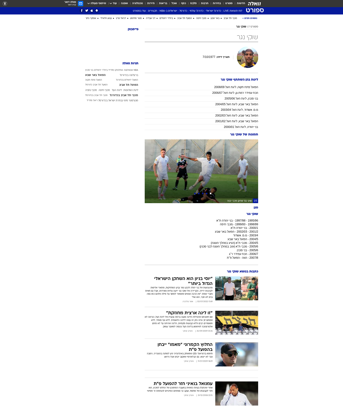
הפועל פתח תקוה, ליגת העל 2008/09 (236, 87)
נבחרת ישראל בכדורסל (110, 101)
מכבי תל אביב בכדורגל (124, 95)
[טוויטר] (86, 10)
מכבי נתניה (91, 90)
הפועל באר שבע (95, 75)
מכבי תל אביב (230, 18)
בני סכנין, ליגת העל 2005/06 (241, 98)
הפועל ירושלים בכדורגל (127, 80)
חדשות (241, 3)
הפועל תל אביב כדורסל (96, 85)
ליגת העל (117, 90)
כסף (183, 3)
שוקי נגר (241, 26)
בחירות (217, 3)
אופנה (124, 3)
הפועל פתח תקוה (93, 80)
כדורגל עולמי (196, 11)
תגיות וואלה (130, 63)
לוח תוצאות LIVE (232, 11)
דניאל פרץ (121, 18)
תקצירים (152, 11)
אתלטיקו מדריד (115, 70)
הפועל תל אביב (184, 18)
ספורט (229, 3)
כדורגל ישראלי (213, 11)
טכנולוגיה (137, 3)
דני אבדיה (150, 18)
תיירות (151, 3)
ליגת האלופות (130, 90)
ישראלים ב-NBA (168, 11)
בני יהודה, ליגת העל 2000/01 (241, 126)
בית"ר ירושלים (166, 18)
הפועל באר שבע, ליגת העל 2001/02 (236, 121)
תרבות (204, 3)
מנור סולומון (136, 18)
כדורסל (183, 11)
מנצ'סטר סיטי (131, 101)
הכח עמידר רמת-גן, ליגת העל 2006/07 (235, 92)
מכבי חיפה (201, 18)
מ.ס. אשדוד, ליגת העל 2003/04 (239, 109)
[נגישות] (5, 3)
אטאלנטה (128, 70)
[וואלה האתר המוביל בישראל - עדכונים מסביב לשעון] (254, 3)
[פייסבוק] (81, 10)
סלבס (193, 3)
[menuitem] (239, 4)
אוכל (174, 3)
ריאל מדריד (92, 101)
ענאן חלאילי (106, 18)
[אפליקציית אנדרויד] (97, 10)
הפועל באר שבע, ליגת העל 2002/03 (236, 115)
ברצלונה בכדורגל (129, 75)
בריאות (163, 3)
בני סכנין (89, 70)
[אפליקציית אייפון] (92, 10)
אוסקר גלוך (91, 18)
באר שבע (215, 18)
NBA (136, 70)
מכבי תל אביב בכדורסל (96, 95)
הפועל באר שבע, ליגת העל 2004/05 (236, 104)
